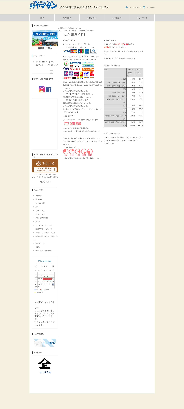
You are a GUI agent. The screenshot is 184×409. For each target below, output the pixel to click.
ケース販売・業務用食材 (44, 251)
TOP (42, 18)
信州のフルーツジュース (44, 229)
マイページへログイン (136, 7)
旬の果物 (39, 199)
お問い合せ (92, 18)
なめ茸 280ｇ (40, 210)
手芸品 (38, 247)
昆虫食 (38, 221)
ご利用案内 (67, 18)
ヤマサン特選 (40, 203)
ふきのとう (39, 65)
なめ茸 (51, 62)
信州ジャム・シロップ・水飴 (45, 233)
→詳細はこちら (109, 143)
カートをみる (151, 7)
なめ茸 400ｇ (40, 214)
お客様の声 (117, 18)
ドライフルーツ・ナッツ (44, 225)
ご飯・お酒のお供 (42, 218)
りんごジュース (52, 65)
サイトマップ (142, 18)
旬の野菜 (39, 196)
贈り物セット (40, 243)
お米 (37, 207)
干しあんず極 (40, 62)
